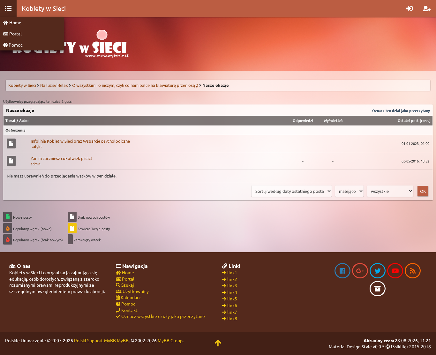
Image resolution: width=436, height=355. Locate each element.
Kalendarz (130, 297)
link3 (232, 285)
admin (35, 163)
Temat (10, 120)
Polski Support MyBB (95, 340)
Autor (24, 120)
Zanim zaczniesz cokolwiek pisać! (61, 158)
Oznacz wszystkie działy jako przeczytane (162, 316)
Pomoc (15, 45)
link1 (232, 272)
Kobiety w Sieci (22, 85)
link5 (232, 298)
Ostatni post (408, 120)
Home (14, 22)
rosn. (425, 120)
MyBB (123, 340)
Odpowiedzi (303, 120)
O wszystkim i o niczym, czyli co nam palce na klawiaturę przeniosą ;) (135, 85)
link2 (232, 279)
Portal (15, 33)
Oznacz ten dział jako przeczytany (401, 110)
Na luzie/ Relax (54, 85)
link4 (232, 292)
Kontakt (129, 310)
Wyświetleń (333, 120)
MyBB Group (170, 340)
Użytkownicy (135, 291)
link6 (232, 305)
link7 (232, 312)
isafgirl (36, 146)
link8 (232, 318)
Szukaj (127, 285)
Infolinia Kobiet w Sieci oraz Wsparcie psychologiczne (80, 141)
